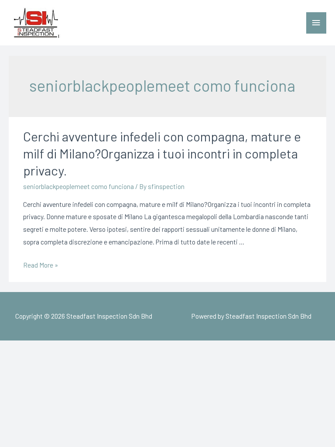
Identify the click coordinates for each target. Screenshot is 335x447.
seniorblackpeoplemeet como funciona (78, 186)
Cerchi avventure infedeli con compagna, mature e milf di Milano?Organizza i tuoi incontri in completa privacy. (162, 153)
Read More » (40, 265)
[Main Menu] (316, 23)
